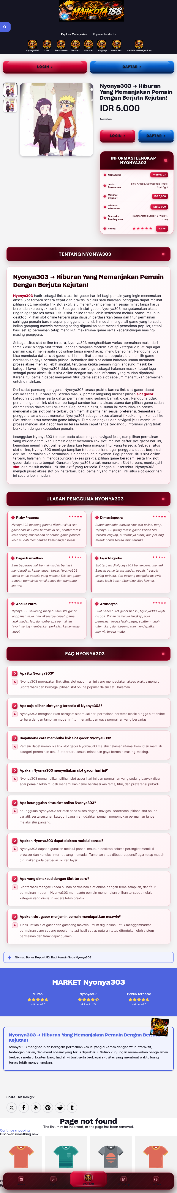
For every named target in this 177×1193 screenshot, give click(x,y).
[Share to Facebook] (24, 1107)
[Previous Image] (23, 120)
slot (16, 467)
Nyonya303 (23, 295)
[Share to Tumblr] (72, 1107)
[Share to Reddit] (60, 1107)
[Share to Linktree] (36, 1107)
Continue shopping (15, 1130)
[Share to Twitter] (11, 1107)
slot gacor (145, 394)
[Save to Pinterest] (48, 1107)
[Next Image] (89, 120)
